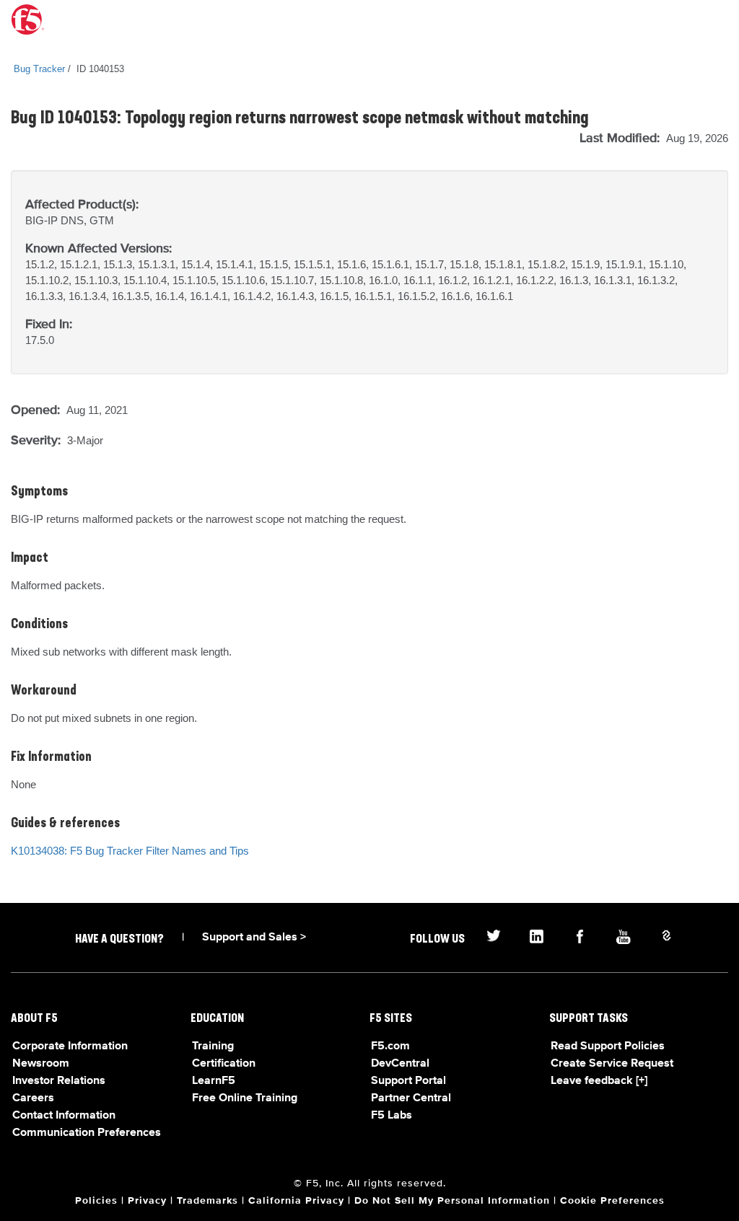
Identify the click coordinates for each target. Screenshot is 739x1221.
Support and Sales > (254, 937)
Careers (33, 1098)
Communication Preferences (86, 1133)
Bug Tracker (39, 68)
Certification (223, 1064)
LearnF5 (213, 1081)
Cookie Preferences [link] (612, 1201)
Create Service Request (612, 1064)
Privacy (147, 1201)
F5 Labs (391, 1115)
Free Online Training (244, 1098)
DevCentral (400, 1064)
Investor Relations (58, 1081)
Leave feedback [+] (599, 1081)
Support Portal (408, 1081)
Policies (96, 1201)
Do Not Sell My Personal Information (452, 1201)
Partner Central (411, 1098)
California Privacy (296, 1201)
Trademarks (207, 1201)
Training (213, 1046)
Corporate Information (70, 1046)
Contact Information (63, 1115)
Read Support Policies (608, 1046)
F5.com (390, 1046)
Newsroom (40, 1064)
